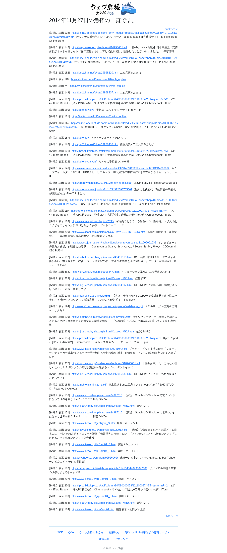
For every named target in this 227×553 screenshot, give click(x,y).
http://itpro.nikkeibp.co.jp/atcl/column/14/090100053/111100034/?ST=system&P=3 (120, 151)
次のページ (171, 28)
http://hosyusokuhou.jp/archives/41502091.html (99, 429)
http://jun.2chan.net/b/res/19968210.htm (95, 72)
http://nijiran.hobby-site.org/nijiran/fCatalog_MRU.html (103, 502)
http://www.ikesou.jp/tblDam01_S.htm (93, 444)
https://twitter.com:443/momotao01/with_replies (98, 79)
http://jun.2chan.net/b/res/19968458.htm (95, 144)
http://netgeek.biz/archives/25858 (91, 295)
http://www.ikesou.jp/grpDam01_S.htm (94, 478)
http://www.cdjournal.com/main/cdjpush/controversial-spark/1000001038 (114, 242)
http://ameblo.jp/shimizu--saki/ (89, 384)
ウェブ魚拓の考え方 (91, 532)
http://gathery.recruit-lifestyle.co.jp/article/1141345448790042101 (109, 468)
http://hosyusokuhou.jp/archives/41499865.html (99, 47)
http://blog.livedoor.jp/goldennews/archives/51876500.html (106, 363)
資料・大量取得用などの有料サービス (147, 532)
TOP (60, 532)
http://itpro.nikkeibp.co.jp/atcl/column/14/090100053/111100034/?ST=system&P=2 (120, 99)
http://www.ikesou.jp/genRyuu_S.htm (93, 423)
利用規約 (114, 532)
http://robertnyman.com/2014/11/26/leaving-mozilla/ (101, 182)
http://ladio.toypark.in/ (84, 161)
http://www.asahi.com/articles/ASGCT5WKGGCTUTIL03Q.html (109, 232)
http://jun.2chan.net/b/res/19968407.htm (95, 92)
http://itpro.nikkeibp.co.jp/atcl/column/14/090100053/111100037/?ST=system (116, 338)
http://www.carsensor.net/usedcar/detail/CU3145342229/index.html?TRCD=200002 (121, 168)
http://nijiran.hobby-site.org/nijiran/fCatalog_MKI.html (102, 278)
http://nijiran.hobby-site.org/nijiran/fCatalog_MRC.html (103, 405)
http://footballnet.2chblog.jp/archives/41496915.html (102, 257)
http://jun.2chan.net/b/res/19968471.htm (96, 271)
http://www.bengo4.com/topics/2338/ (93, 221)
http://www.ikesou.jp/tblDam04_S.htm (93, 451)
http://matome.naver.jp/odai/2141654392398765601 (102, 189)
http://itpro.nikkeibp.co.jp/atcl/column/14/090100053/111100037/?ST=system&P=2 (120, 485)
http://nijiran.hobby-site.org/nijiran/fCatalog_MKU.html (103, 331)
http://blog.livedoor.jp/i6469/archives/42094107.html (102, 285)
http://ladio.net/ (80, 137)
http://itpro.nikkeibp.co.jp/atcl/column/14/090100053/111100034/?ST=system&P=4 (119, 210)
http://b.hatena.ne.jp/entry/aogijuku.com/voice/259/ (101, 317)
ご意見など (121, 539)
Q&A (71, 532)
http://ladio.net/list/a (83, 109)
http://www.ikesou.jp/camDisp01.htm (93, 509)
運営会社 (104, 539)
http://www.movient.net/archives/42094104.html (99, 348)
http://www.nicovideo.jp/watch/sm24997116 (97, 395)
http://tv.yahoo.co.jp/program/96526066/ (95, 457)
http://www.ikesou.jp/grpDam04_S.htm (94, 496)
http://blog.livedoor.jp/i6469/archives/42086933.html (102, 374)
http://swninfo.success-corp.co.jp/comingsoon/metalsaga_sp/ (107, 306)
